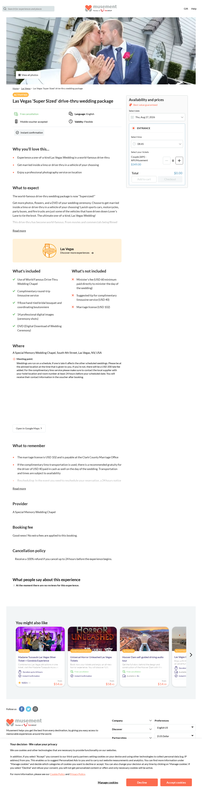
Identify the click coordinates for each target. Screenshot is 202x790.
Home (16, 88)
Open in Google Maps (28, 428)
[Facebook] (21, 709)
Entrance (143, 128)
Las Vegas (25, 88)
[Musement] (101, 8)
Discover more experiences (75, 252)
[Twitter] (28, 709)
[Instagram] (35, 709)
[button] (157, 128)
